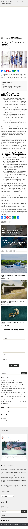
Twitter (3, 3)
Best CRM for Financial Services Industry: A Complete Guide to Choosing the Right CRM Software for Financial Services (14, 398)
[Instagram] (8, 520)
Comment (5, 338)
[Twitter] (6, 520)
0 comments (17, 47)
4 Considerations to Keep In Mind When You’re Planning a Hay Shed (12, 302)
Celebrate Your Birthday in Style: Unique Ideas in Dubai (13, 276)
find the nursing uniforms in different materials (16, 139)
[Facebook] (2, 520)
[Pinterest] (4, 520)
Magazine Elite (24, 524)
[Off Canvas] (2, 37)
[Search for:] (10, 373)
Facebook (15, 1)
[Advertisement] (14, 21)
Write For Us (4, 1)
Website (5, 359)
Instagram (8, 3)
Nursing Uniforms (8, 222)
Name (4, 349)
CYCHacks (15, 37)
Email (4, 354)
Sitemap (10, 1)
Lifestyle (9, 221)
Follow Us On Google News (8, 4)
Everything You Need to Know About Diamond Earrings (12, 323)
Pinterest (21, 1)
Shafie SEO (3, 47)
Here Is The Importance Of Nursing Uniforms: (12, 86)
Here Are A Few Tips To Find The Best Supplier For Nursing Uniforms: (13, 88)
